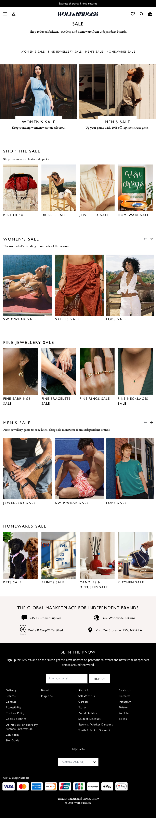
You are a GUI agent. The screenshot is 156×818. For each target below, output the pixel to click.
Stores (82, 707)
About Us (84, 690)
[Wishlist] (132, 13)
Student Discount (89, 719)
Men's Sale (94, 51)
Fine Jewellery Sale (65, 51)
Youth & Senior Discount (94, 730)
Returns (11, 696)
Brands (45, 690)
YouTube (124, 713)
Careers (83, 701)
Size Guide (12, 740)
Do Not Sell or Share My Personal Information (22, 727)
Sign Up (99, 679)
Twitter (123, 707)
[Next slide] (151, 239)
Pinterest (124, 696)
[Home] (78, 14)
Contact (11, 701)
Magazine (47, 696)
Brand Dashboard (89, 713)
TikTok (123, 719)
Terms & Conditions (69, 799)
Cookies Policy (15, 713)
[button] (13, 13)
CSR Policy (13, 734)
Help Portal (78, 749)
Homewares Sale (120, 51)
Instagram (125, 701)
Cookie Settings (16, 719)
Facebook (125, 690)
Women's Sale (33, 51)
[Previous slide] (145, 239)
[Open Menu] (4, 14)
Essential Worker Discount (95, 724)
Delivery (11, 690)
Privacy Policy (91, 799)
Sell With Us (86, 696)
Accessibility (13, 707)
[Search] (141, 13)
